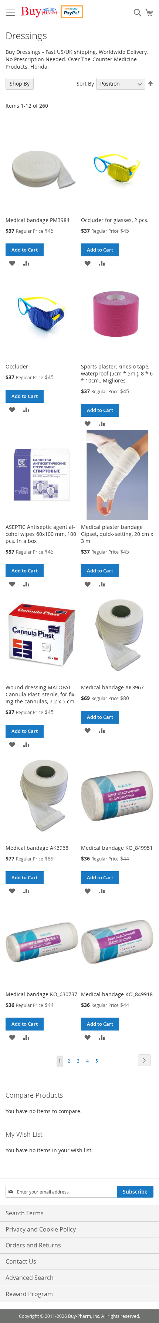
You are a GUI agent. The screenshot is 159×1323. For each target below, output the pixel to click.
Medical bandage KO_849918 (117, 994)
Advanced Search (30, 1278)
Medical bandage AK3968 (37, 847)
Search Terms (25, 1213)
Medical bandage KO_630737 (41, 994)
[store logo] (51, 11)
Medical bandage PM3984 (38, 220)
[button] (12, 262)
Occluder (17, 366)
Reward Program (29, 1294)
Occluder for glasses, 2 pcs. (115, 220)
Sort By (85, 83)
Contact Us (21, 1261)
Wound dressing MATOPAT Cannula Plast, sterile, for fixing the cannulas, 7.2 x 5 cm (41, 694)
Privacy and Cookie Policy (41, 1229)
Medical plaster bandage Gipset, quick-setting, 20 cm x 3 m (117, 533)
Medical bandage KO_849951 (117, 847)
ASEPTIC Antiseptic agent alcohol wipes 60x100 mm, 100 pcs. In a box (41, 533)
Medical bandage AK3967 (112, 687)
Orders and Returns (33, 1245)
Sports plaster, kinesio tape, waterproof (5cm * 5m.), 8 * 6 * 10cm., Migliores (117, 373)
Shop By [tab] (20, 83)
